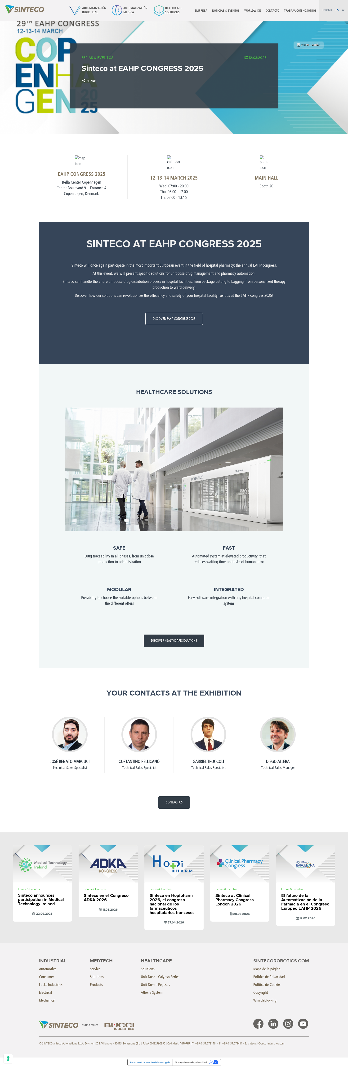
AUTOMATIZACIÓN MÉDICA (135, 10)
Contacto (272, 10)
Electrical (45, 992)
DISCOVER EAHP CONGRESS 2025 (174, 318)
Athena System (152, 992)
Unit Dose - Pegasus (155, 984)
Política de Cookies (267, 984)
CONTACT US (174, 802)
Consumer (46, 976)
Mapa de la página (266, 969)
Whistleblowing (265, 1000)
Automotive (47, 969)
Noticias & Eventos (226, 10)
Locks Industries (50, 984)
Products (96, 984)
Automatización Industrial (94, 10)
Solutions (97, 976)
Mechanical (47, 1000)
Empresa (201, 10)
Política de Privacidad (269, 976)
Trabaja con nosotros (300, 10)
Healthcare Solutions (173, 10)
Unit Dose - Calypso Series (160, 976)
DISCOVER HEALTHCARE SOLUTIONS (174, 640)
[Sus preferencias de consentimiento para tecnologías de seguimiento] (8, 1058)
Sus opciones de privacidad (191, 1062)
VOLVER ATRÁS (310, 45)
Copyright (260, 992)
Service (95, 969)
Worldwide (252, 10)
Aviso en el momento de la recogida (150, 1062)
